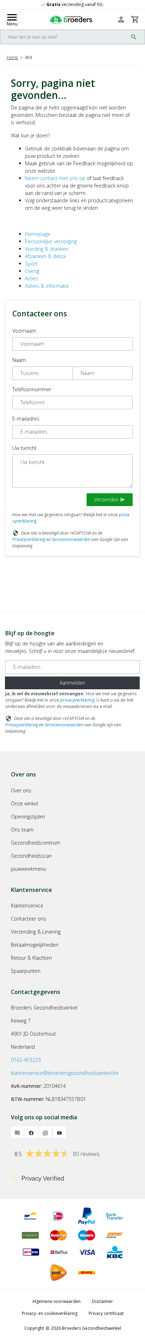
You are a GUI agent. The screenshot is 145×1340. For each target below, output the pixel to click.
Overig (32, 271)
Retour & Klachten (31, 957)
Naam (19, 360)
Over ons (21, 790)
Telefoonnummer (31, 389)
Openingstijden (28, 816)
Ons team (22, 829)
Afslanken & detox (45, 256)
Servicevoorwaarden (71, 539)
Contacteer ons (28, 918)
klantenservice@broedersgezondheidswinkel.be (65, 1073)
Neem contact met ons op (55, 178)
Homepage (37, 234)
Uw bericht (24, 448)
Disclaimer (102, 1301)
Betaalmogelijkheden (34, 944)
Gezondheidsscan (31, 855)
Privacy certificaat (106, 1313)
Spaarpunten (25, 970)
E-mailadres (25, 418)
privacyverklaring (77, 700)
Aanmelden (72, 682)
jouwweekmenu (28, 868)
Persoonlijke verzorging (51, 241)
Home (12, 57)
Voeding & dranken (46, 248)
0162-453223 (26, 1059)
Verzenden (109, 499)
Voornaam (24, 330)
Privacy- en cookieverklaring (49, 1313)
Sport (31, 263)
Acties (31, 278)
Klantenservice (27, 905)
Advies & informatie (47, 285)
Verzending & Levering (36, 931)
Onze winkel (24, 803)
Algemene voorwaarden (56, 1301)
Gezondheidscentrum (35, 842)
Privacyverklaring (28, 539)
